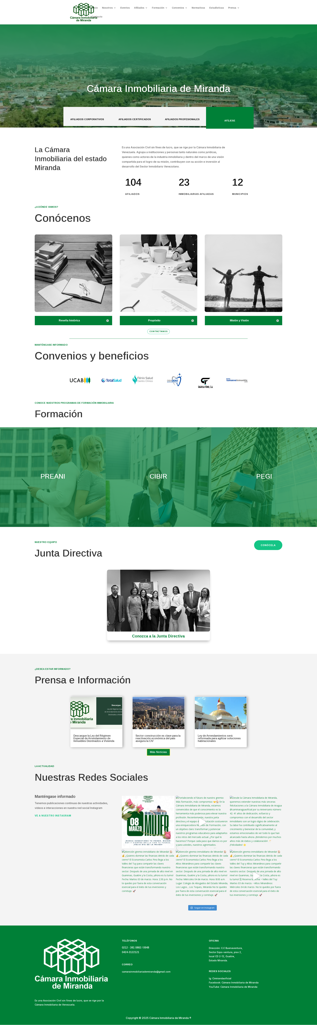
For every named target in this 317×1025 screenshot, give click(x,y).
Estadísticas (216, 8)
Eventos (125, 8)
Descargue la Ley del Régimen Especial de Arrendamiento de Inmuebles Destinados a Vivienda (93, 738)
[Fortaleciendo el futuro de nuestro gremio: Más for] (202, 822)
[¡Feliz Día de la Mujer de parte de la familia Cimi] (148, 822)
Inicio (94, 8)
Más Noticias (158, 752)
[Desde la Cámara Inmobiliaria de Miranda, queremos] (256, 822)
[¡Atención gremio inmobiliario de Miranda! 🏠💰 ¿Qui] (148, 876)
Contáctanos (158, 331)
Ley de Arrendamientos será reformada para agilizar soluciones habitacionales (219, 738)
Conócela (268, 545)
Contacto (96, 17)
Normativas (198, 8)
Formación (158, 8)
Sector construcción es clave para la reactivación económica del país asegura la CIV (158, 738)
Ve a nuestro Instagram (53, 815)
